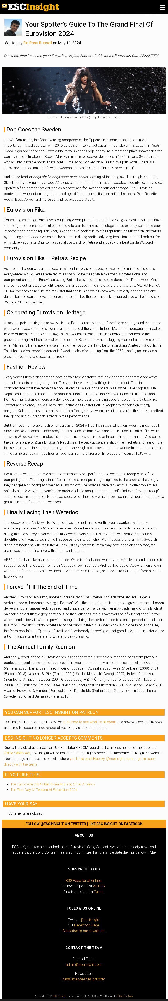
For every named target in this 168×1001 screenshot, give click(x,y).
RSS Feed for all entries (84, 880)
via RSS (99, 886)
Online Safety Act (17, 753)
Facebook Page (86, 925)
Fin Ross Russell (37, 42)
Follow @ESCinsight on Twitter (56, 824)
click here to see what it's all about (89, 722)
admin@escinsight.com (84, 964)
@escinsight (89, 920)
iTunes (98, 892)
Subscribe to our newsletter (84, 931)
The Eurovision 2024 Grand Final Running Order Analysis (52, 784)
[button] (162, 8)
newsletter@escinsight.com (84, 979)
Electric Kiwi (125, 996)
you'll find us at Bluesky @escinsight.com (101, 759)
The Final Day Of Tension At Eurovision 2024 (43, 790)
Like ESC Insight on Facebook (115, 824)
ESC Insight (59, 996)
